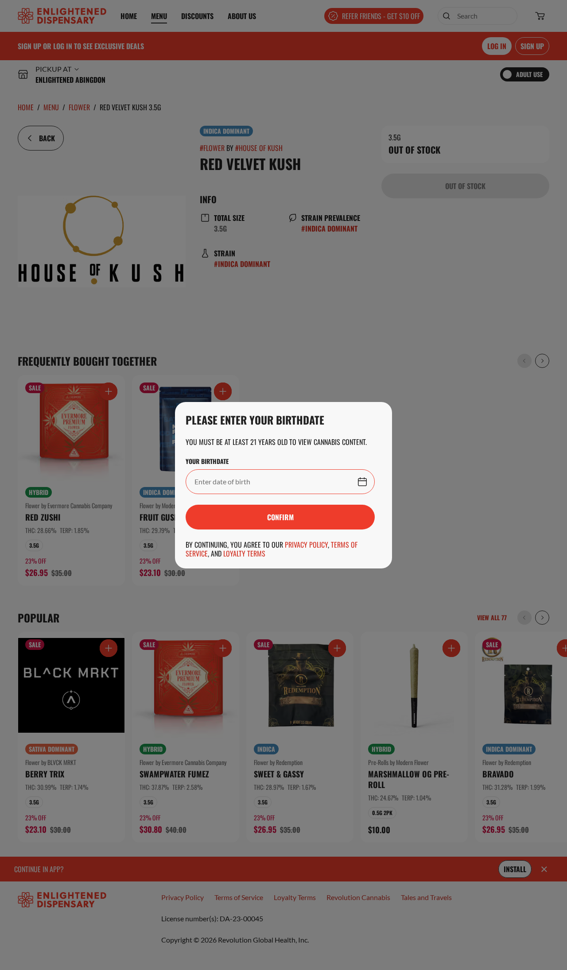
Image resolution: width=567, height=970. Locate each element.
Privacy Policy (306, 544)
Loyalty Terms (244, 553)
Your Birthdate (207, 461)
